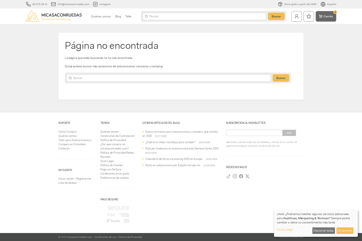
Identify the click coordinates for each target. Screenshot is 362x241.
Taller (128, 16)
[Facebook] (241, 176)
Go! (289, 133)
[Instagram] (234, 176)
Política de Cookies (111, 165)
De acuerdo (344, 230)
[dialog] (316, 223)
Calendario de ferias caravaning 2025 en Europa (173, 159)
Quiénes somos (101, 16)
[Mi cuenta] (296, 16)
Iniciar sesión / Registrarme (74, 178)
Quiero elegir (285, 229)
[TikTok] (228, 176)
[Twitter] (247, 176)
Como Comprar (67, 131)
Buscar (276, 16)
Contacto (63, 148)
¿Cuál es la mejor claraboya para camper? (170, 142)
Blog (118, 16)
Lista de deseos (67, 183)
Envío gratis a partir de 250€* (300, 4)
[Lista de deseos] (309, 16)
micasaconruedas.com (79, 237)
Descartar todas (323, 230)
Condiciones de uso (105, 237)
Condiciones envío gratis (114, 173)
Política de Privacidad (113, 140)
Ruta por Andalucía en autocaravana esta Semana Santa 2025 (181, 148)
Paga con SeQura (110, 169)
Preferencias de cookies (114, 178)
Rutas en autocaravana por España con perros (172, 165)
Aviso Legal (107, 161)
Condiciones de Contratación (117, 136)
